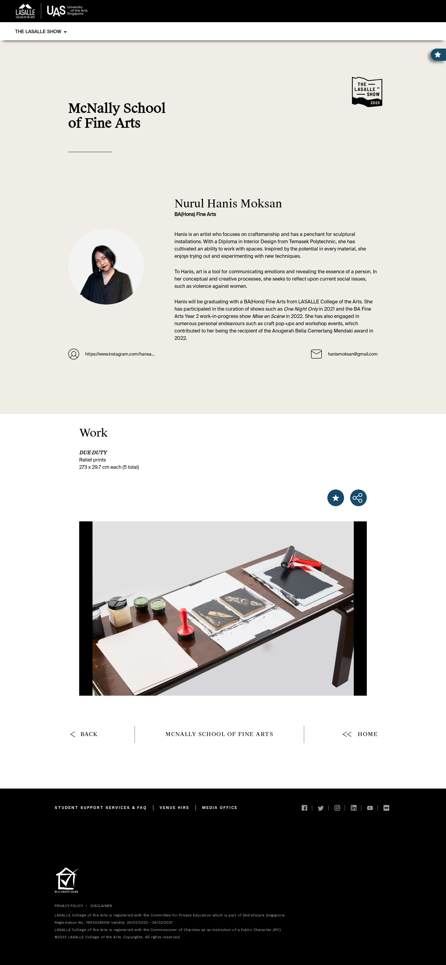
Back (89, 734)
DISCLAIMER (101, 906)
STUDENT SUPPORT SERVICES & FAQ (101, 807)
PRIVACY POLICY (69, 906)
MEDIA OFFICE (220, 807)
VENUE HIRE (174, 807)
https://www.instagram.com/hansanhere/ (120, 354)
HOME (368, 734)
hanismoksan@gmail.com (353, 354)
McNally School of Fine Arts (219, 734)
